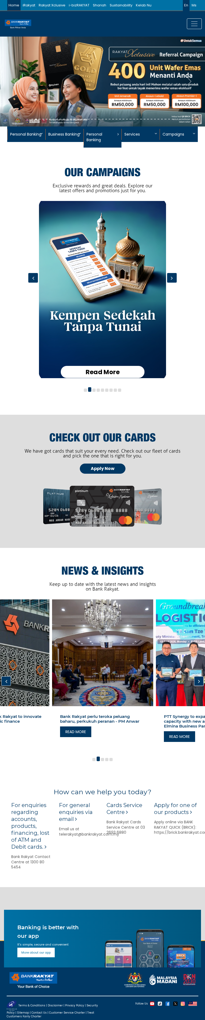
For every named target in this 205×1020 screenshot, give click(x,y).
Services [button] (132, 134)
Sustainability (121, 5)
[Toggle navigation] (194, 23)
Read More (102, 372)
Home (14, 5)
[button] (85, 390)
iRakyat (29, 5)
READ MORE (75, 731)
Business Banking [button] (64, 134)
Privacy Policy (74, 1005)
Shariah (99, 5)
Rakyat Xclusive (52, 5)
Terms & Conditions (31, 1005)
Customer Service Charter (67, 1012)
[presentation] (33, 278)
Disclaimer (55, 1005)
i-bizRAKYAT (79, 5)
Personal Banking (94, 137)
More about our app (36, 952)
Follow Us (141, 1003)
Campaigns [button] (173, 134)
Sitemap (23, 1012)
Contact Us (39, 1012)
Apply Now (103, 468)
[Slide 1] (32, 119)
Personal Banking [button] (25, 134)
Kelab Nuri (144, 5)
